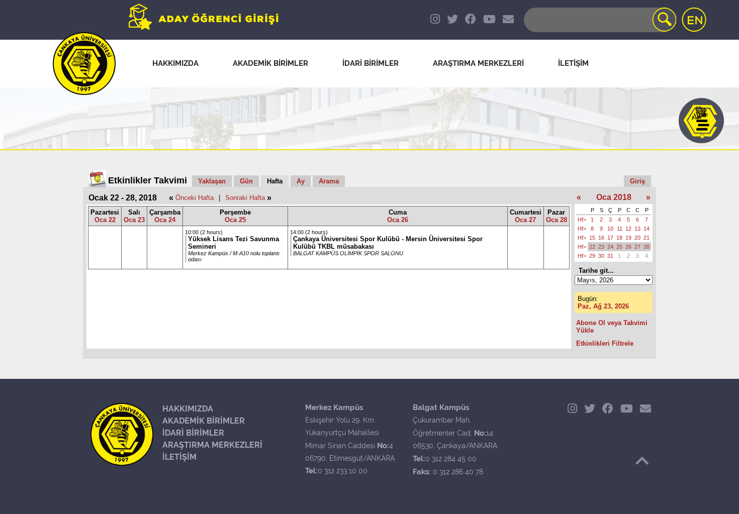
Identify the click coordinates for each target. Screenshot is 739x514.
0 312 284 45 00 (451, 459)
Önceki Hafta (194, 197)
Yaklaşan (212, 181)
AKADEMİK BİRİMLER (203, 421)
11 (619, 229)
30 (601, 256)
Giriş (637, 181)
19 (628, 238)
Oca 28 (556, 220)
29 (592, 256)
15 (592, 238)
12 (628, 229)
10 (610, 229)
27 (637, 247)
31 (610, 256)
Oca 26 (397, 220)
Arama (329, 181)
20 (637, 238)
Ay (301, 181)
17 (610, 238)
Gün (246, 181)
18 (619, 238)
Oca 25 (235, 220)
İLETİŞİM (179, 457)
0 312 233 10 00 (342, 471)
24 (610, 247)
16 (601, 238)
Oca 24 (164, 220)
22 (592, 247)
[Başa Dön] (642, 460)
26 (628, 247)
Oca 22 (105, 220)
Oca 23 (134, 220)
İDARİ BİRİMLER (193, 433)
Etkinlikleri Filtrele (604, 343)
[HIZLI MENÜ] (701, 120)
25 (619, 247)
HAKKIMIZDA (187, 409)
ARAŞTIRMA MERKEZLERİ (212, 445)
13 (637, 229)
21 (646, 238)
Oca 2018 (613, 197)
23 (601, 247)
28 (646, 247)
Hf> (582, 220)
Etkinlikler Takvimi (147, 180)
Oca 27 (525, 220)
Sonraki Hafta (245, 197)
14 (646, 229)
